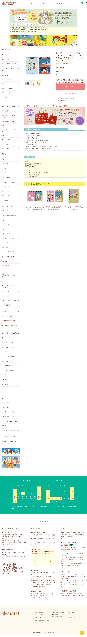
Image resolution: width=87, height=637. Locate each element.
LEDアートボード (7, 224)
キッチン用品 (5, 148)
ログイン (70, 614)
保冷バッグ (5, 163)
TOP (3, 49)
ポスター (4, 220)
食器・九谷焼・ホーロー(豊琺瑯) (8, 116)
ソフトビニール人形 (7, 316)
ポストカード (5, 291)
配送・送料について (40, 612)
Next (50, 65)
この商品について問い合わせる (66, 98)
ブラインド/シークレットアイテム (10, 69)
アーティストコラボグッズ (9, 63)
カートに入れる (70, 87)
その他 (58, 3)
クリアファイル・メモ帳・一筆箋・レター (9, 286)
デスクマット (5, 265)
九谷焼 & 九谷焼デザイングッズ (10, 347)
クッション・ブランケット (9, 238)
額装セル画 (5, 211)
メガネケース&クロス (8, 88)
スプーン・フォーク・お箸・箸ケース (8, 130)
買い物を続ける (62, 100)
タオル (4, 84)
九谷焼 (4, 425)
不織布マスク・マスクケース (10, 182)
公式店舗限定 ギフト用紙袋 (9, 325)
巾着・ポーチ (5, 196)
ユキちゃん (5, 384)
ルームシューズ (6, 92)
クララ (4, 388)
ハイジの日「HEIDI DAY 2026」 (10, 421)
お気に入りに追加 (69, 93)
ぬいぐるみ (5, 247)
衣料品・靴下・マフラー (8, 106)
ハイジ (4, 375)
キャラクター (47, 3)
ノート (8, 49)
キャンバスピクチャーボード (10, 215)
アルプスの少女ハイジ (8, 365)
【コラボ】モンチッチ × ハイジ (10, 356)
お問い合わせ (71, 617)
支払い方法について (40, 617)
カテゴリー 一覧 (33, 3)
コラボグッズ (5, 352)
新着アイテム (5, 59)
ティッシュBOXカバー (8, 256)
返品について (38, 614)
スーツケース (5, 187)
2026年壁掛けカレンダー (9, 320)
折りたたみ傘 (5, 111)
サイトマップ (71, 620)
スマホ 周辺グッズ (7, 296)
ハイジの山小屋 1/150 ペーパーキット (10, 306)
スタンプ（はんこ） (7, 311)
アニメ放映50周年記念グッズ (10, 370)
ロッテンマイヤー (7, 402)
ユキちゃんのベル (7, 243)
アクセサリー (5, 75)
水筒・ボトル (5, 135)
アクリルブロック (7, 270)
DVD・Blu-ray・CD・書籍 (9, 300)
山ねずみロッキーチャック (9, 412)
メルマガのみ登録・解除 (58, 612)
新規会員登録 (71, 612)
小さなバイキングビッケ (8, 407)
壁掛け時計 (5, 229)
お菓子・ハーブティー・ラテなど (9, 154)
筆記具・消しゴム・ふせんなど (9, 275)
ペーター (4, 393)
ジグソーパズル (6, 79)
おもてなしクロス (7, 139)
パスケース (5, 159)
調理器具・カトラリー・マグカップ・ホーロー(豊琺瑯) (9, 123)
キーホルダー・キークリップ (9, 201)
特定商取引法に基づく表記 (42, 620)
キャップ (4, 102)
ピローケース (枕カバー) (8, 252)
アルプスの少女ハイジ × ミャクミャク (10, 431)
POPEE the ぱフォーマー (9, 441)
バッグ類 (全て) (6, 191)
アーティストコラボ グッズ (9, 416)
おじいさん (5, 398)
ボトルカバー (5, 168)
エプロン (4, 97)
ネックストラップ (7, 177)
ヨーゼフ (4, 379)
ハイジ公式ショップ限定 (8, 437)
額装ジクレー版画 (7, 206)
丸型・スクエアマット (8, 234)
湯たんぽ (4, 261)
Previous (26, 65)
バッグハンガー (6, 173)
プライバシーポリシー (40, 623)
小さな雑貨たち (6, 144)
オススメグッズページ (8, 342)
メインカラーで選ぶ (7, 361)
